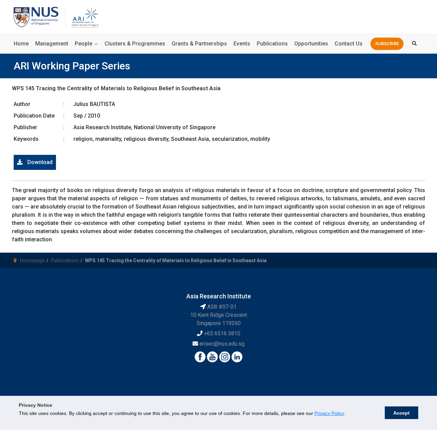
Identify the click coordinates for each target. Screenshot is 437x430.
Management (51, 43)
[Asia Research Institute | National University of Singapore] (85, 16)
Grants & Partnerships (199, 43)
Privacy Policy (329, 413)
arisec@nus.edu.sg (221, 343)
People (83, 43)
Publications (272, 43)
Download (39, 162)
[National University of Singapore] (36, 16)
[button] (387, 44)
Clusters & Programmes (134, 43)
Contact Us (349, 43)
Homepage (32, 260)
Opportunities (311, 43)
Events (242, 43)
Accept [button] (401, 413)
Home (21, 43)
